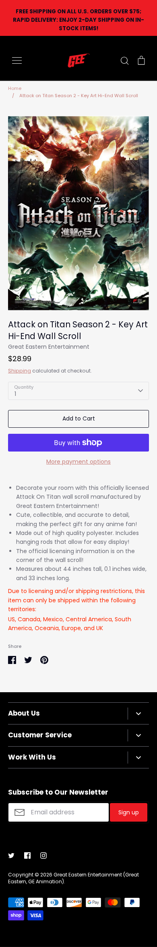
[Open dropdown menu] (138, 714)
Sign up (128, 812)
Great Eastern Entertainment (48, 347)
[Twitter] (11, 855)
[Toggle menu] (17, 60)
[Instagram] (43, 855)
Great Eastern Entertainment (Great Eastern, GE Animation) (73, 878)
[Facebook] (27, 855)
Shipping (19, 370)
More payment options (78, 462)
